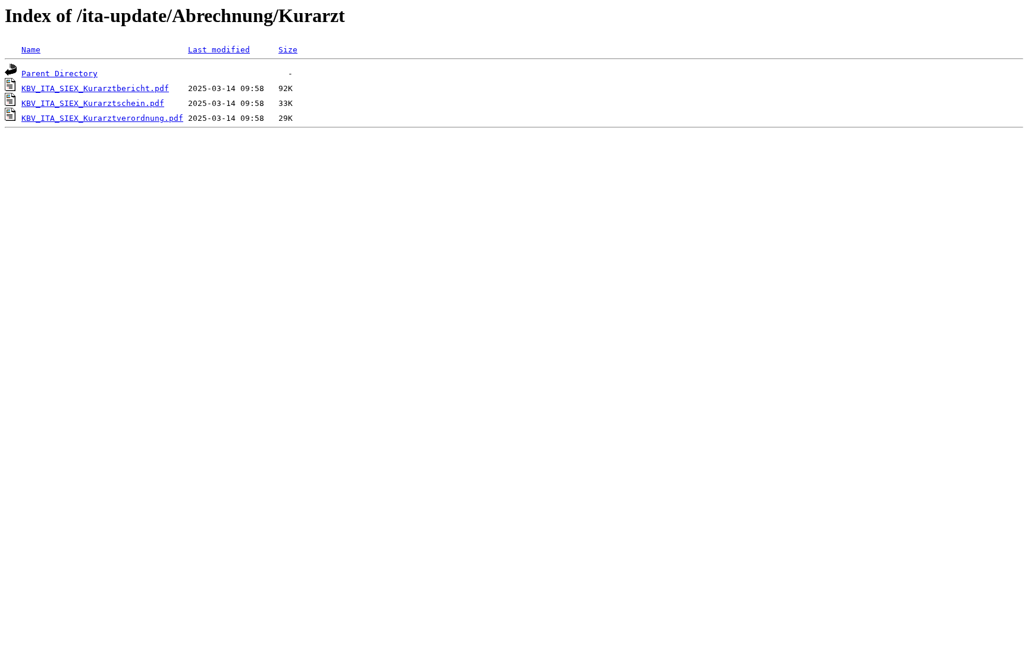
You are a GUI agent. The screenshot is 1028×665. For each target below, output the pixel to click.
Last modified (219, 49)
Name (30, 49)
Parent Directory (59, 73)
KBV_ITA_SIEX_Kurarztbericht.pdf (95, 88)
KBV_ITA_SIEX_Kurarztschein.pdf (92, 103)
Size (287, 49)
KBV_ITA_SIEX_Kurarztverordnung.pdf (102, 118)
